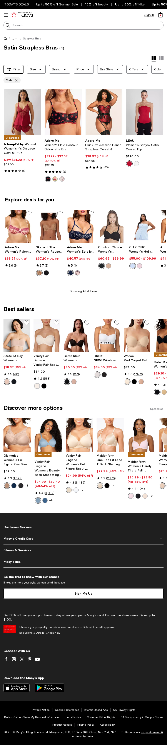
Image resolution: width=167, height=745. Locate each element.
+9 (51, 500)
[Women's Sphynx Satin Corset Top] (144, 112)
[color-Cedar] (74, 381)
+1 (26, 485)
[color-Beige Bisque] (145, 496)
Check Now (53, 632)
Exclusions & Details (31, 632)
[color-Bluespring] (38, 500)
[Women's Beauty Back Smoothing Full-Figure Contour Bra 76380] (48, 435)
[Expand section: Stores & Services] (83, 550)
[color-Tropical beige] (55, 179)
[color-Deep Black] (14, 381)
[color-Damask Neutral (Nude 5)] (69, 490)
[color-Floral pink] (62, 179)
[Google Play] (49, 688)
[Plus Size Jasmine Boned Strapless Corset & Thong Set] (103, 112)
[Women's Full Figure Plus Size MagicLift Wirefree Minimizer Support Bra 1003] (17, 435)
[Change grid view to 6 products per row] (161, 58)
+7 (82, 490)
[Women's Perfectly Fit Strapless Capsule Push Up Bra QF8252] (76, 335)
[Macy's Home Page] (22, 15)
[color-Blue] (14, 485)
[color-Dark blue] (70, 273)
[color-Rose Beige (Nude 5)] (37, 386)
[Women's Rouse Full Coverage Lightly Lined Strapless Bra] (49, 226)
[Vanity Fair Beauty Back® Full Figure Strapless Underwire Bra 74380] (46, 335)
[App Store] (16, 688)
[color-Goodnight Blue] (45, 500)
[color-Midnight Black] (44, 386)
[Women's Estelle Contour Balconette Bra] (81, 226)
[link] (22, 157)
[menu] (6, 14)
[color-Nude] (108, 266)
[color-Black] (46, 273)
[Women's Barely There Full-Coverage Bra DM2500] (141, 435)
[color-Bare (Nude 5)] (164, 392)
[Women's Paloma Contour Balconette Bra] (18, 226)
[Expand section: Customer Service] (83, 527)
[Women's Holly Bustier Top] (143, 226)
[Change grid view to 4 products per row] (154, 58)
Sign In (149, 15)
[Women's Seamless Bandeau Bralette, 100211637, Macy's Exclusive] (16, 335)
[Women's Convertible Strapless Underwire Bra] (112, 226)
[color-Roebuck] (141, 381)
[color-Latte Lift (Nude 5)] (100, 485)
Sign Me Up (83, 593)
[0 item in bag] (160, 15)
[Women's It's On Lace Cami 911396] (22, 112)
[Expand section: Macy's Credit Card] (83, 538)
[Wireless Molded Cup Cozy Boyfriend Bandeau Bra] (107, 335)
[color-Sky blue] (132, 266)
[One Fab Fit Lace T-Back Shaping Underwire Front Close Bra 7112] (110, 435)
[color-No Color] (136, 163)
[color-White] (97, 374)
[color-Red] (129, 163)
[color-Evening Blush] (162, 485)
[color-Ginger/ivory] (39, 273)
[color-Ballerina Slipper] (131, 496)
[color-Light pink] (77, 273)
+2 (151, 496)
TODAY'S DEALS (16, 4)
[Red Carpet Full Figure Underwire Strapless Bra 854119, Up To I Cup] (137, 335)
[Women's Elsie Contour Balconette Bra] (63, 112)
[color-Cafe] (7, 485)
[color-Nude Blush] (7, 381)
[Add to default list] (29, 213)
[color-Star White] (76, 490)
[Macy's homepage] (6, 39)
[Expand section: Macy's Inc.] (83, 561)
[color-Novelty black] (48, 179)
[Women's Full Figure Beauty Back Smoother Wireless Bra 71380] (79, 435)
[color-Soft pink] (139, 266)
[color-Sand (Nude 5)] (127, 381)
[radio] (48, 178)
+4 (113, 485)
